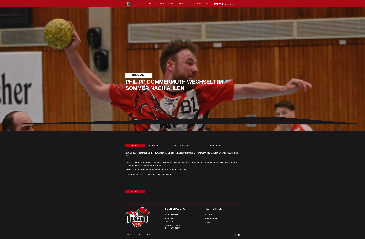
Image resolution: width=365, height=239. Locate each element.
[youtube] (239, 235)
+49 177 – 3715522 (174, 228)
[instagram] (235, 235)
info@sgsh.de (175, 225)
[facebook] (231, 235)
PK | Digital (148, 235)
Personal (138, 75)
